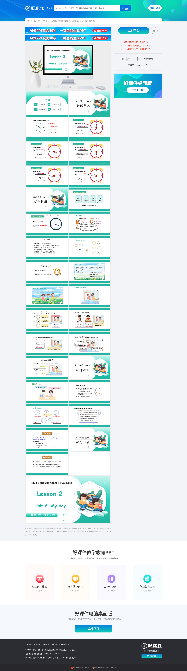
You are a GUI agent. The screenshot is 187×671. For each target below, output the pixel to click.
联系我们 (37, 644)
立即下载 (133, 30)
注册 (158, 8)
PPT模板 (44, 21)
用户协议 (55, 644)
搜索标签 (64, 644)
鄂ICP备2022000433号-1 (81, 667)
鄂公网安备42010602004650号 (105, 667)
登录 (152, 8)
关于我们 (28, 644)
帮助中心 (46, 644)
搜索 (127, 8)
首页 (38, 21)
